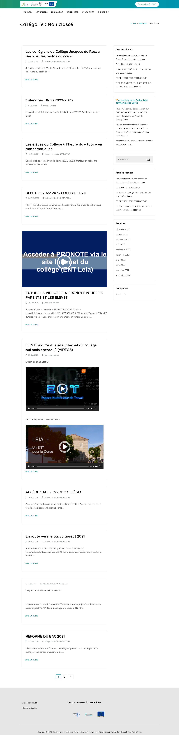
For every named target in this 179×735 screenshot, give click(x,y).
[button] (62, 389)
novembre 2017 (122, 270)
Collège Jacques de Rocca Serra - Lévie (68, 732)
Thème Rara (115, 732)
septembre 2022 (123, 239)
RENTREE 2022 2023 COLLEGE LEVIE (56, 193)
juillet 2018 (120, 260)
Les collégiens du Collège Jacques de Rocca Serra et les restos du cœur (63, 53)
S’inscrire (103, 12)
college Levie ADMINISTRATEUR (57, 61)
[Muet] (91, 408)
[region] (89, 714)
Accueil (28, 12)
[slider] (60, 408)
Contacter (72, 12)
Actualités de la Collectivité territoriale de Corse (132, 101)
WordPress (136, 732)
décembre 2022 (122, 229)
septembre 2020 (123, 250)
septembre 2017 (123, 275)
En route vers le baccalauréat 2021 (55, 536)
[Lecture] (29, 408)
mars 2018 (120, 265)
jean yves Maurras (50, 105)
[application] (62, 389)
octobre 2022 (121, 234)
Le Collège (57, 12)
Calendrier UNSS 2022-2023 (49, 100)
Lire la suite (31, 80)
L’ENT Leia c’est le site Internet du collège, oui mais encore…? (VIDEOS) (62, 347)
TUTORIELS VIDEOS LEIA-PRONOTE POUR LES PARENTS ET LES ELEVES (64, 295)
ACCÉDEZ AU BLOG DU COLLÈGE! (53, 492)
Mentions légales (29, 708)
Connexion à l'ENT (147, 4)
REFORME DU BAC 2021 (45, 636)
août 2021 (120, 244)
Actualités (42, 12)
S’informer (88, 12)
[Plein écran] (95, 408)
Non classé (120, 294)
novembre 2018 (122, 255)
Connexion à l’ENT (30, 703)
